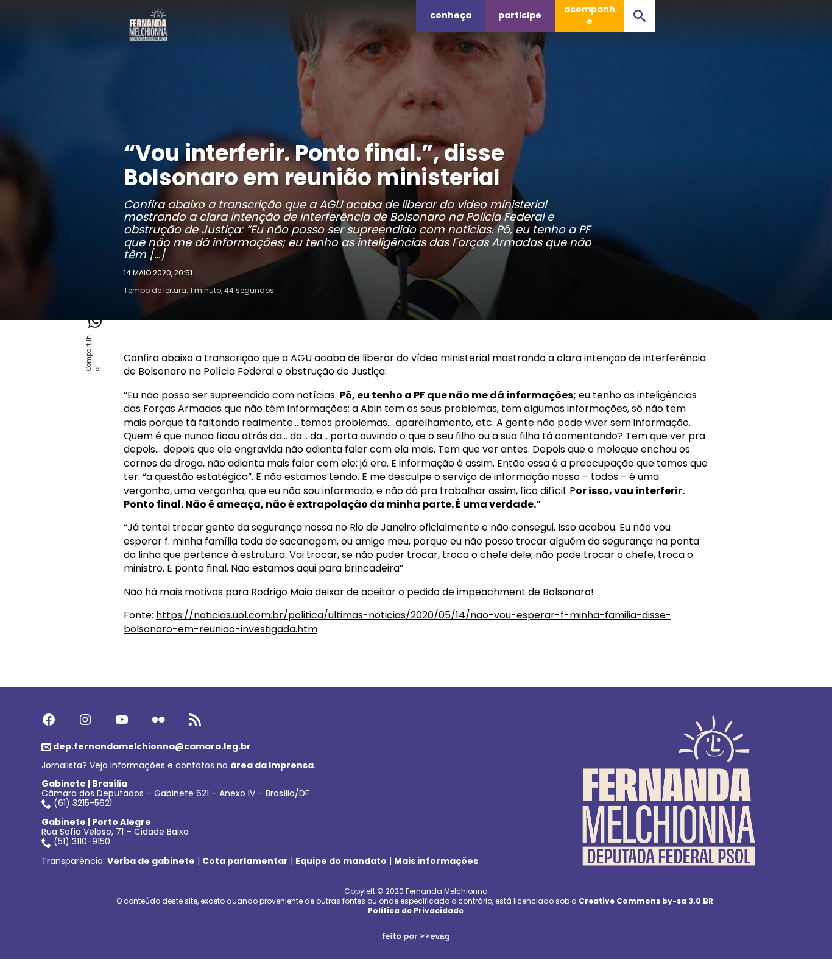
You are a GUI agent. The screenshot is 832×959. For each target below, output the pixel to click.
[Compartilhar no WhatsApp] (94, 321)
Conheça (450, 15)
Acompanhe (589, 15)
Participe (519, 15)
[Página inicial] (149, 21)
